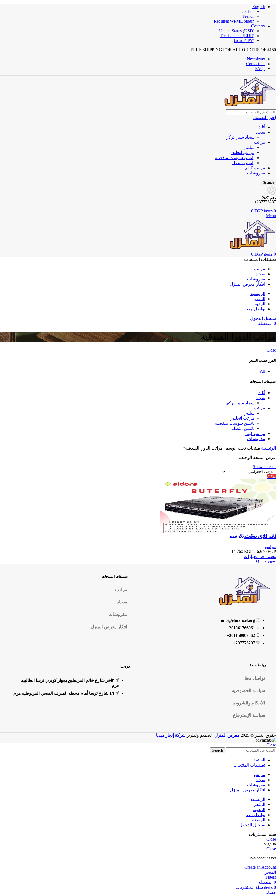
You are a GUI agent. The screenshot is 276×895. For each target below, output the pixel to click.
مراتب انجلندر (242, 152)
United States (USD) (236, 31)
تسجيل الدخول (252, 825)
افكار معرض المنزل (109, 626)
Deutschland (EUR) (237, 35)
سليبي (248, 147)
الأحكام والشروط (249, 703)
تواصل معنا (254, 678)
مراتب (259, 142)
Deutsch (247, 11)
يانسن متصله (243, 162)
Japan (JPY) (244, 40)
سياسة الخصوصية (248, 690)
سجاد (260, 132)
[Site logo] (249, 106)
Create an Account (260, 867)
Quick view (266, 561)
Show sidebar (264, 466)
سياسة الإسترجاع (249, 715)
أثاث (261, 127)
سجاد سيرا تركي (239, 137)
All (262, 371)
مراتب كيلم (255, 168)
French (248, 16)
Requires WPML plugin (234, 21)
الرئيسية (268, 448)
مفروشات (256, 173)
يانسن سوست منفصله (234, 157)
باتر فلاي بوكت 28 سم (252, 536)
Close (271, 350)
